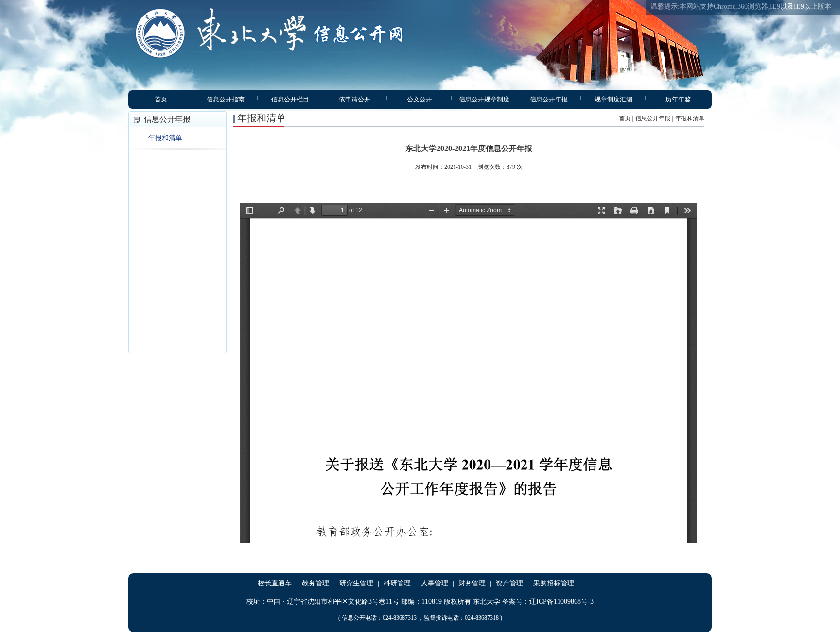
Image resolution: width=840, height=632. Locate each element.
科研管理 (397, 583)
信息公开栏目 (290, 99)
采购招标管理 (553, 583)
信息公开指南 (226, 99)
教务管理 (315, 583)
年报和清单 (165, 138)
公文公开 (419, 99)
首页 (161, 99)
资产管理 (509, 583)
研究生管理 (356, 583)
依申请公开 (354, 99)
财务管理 (472, 583)
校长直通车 (275, 583)
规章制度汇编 (613, 99)
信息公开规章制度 (484, 99)
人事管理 (434, 583)
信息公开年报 (549, 99)
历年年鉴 (678, 99)
